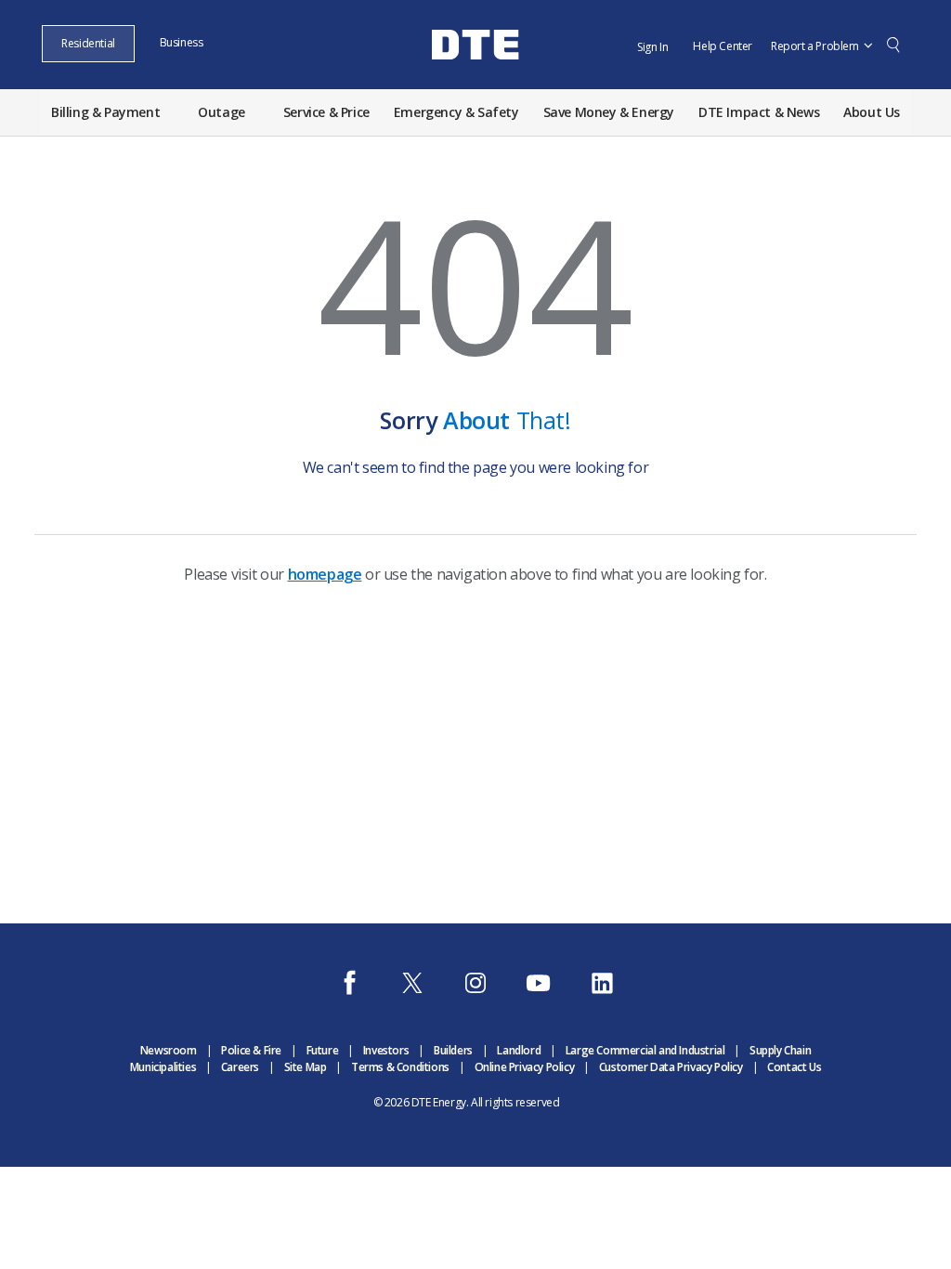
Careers (240, 1067)
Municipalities (163, 1067)
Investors (386, 1050)
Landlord (519, 1050)
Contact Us (794, 1067)
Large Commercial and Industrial (645, 1050)
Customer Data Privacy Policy (671, 1067)
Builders (453, 1050)
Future (322, 1050)
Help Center (722, 46)
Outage (221, 112)
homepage (325, 574)
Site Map (305, 1067)
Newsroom (168, 1050)
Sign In (652, 47)
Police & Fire (251, 1050)
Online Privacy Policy (525, 1067)
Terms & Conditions (400, 1067)
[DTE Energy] (475, 77)
